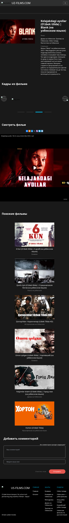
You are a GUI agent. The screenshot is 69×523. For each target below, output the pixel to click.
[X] (34, 131)
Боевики (34, 254)
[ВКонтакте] (27, 131)
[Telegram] (42, 131)
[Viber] (37, 131)
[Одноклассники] (29, 131)
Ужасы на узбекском (34, 290)
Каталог (35, 494)
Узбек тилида (53, 41)
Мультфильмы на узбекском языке (34, 431)
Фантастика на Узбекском (50, 43)
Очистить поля (40, 472)
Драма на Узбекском (48, 39)
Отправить (57, 472)
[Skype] (39, 131)
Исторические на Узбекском (34, 324)
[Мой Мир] (32, 131)
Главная (35, 491)
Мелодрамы (49, 500)
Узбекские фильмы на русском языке (62, 513)
